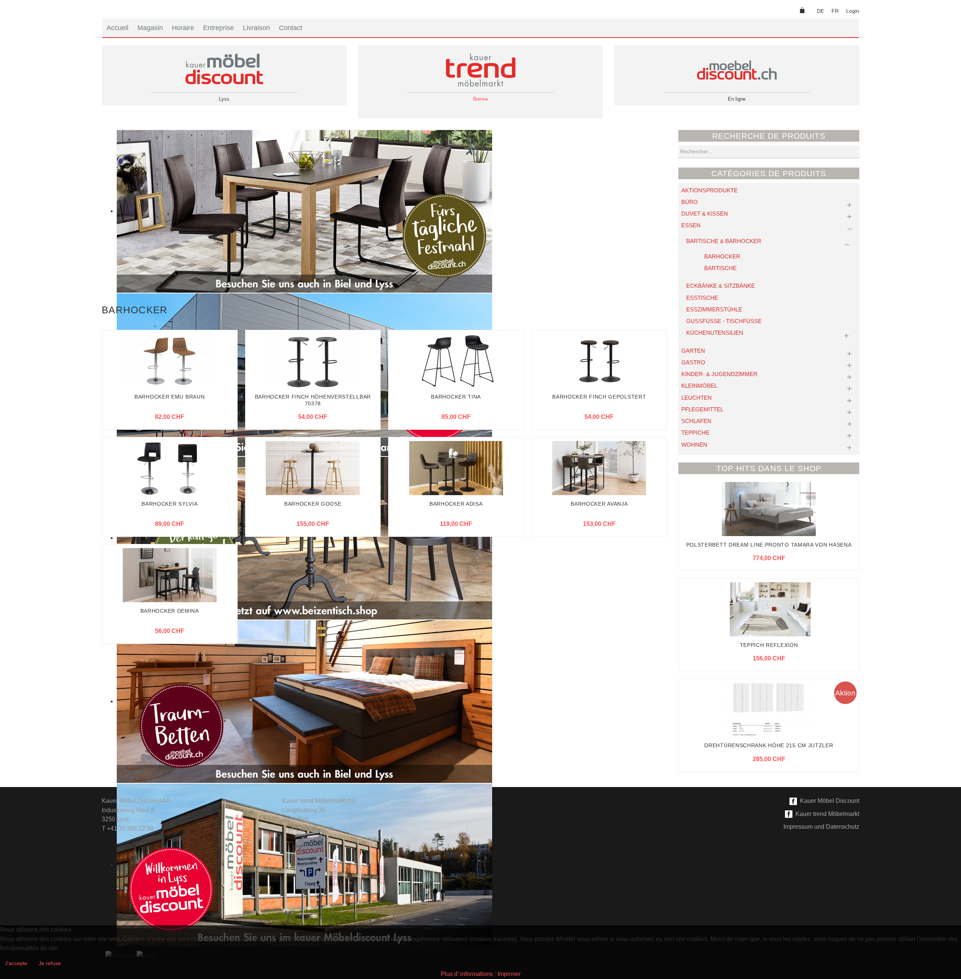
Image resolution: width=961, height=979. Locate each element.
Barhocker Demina (169, 611)
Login (852, 11)
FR (835, 11)
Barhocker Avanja (599, 504)
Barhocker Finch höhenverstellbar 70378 (313, 400)
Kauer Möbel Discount (828, 801)
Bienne (480, 99)
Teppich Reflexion (769, 645)
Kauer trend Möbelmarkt (825, 814)
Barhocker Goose (313, 504)
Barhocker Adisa (456, 504)
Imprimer (509, 974)
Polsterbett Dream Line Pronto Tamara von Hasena (769, 545)
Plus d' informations (467, 974)
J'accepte (16, 963)
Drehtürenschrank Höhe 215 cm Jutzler (768, 745)
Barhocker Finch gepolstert (599, 397)
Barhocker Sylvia (169, 504)
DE (820, 11)
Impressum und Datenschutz (821, 826)
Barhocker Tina (456, 397)
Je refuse (50, 963)
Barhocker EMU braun (169, 397)
